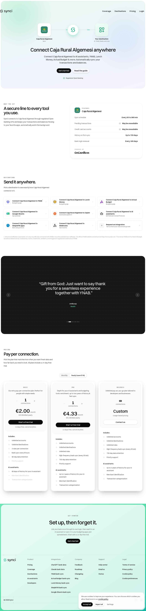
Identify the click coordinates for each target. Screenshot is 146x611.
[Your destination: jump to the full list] (101, 29)
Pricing (133, 11)
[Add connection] (34, 401)
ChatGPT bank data (58, 565)
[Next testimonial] (138, 295)
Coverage (106, 11)
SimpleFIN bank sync (59, 588)
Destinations (120, 11)
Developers (31, 583)
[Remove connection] (17, 401)
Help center (103, 565)
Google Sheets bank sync (61, 592)
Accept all (87, 604)
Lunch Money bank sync (60, 583)
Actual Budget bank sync (60, 578)
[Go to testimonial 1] (67, 321)
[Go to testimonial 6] (77, 321)
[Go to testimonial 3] (71, 321)
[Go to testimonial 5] (75, 321)
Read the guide (80, 71)
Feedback (78, 565)
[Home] (6, 11)
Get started (64, 71)
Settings (110, 604)
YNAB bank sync (57, 574)
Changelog (79, 574)
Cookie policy (127, 574)
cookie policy (103, 599)
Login (141, 11)
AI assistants (32, 578)
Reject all (99, 604)
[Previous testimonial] (8, 295)
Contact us (120, 422)
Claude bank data (58, 569)
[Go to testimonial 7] (78, 321)
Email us (102, 569)
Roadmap (78, 569)
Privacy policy (127, 569)
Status (101, 574)
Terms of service (128, 565)
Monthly (64, 375)
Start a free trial (25, 422)
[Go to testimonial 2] (68, 321)
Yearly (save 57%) (78, 375)
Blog (76, 578)
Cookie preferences (130, 578)
